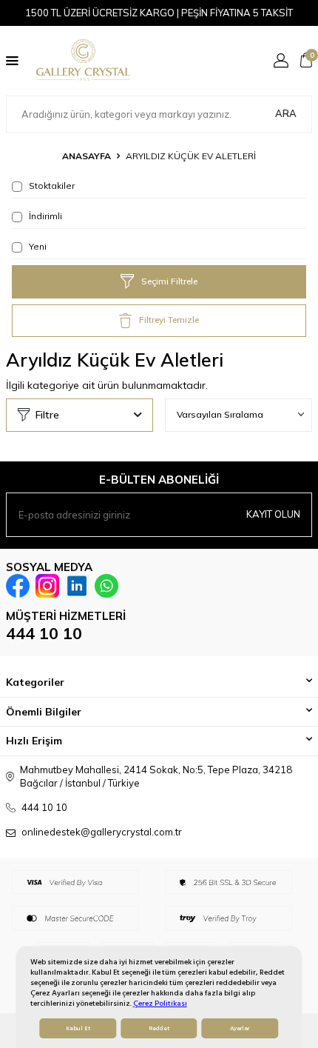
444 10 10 (44, 633)
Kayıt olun (273, 514)
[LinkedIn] (77, 586)
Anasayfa (86, 155)
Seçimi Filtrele (169, 281)
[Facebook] (18, 586)
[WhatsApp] (106, 586)
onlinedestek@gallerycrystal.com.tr (101, 832)
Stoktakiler (51, 185)
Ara (286, 113)
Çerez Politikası (160, 1003)
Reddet (159, 1028)
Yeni (37, 246)
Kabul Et (78, 1028)
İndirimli (44, 215)
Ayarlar (239, 1028)
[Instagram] (47, 586)
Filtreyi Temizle (169, 319)
